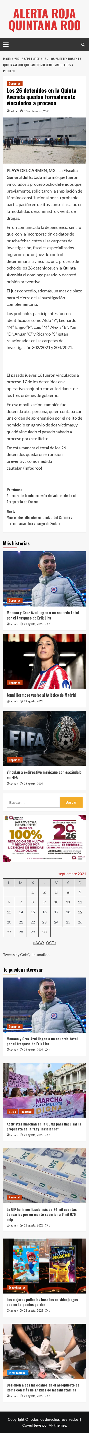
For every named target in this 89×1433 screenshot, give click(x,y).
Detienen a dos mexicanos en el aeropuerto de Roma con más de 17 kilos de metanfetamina (43, 1387)
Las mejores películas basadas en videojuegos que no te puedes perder (42, 1302)
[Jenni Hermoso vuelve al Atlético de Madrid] (44, 661)
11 (68, 902)
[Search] (83, 44)
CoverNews (32, 1425)
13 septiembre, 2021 (37, 111)
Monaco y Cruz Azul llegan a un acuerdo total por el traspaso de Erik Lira (43, 615)
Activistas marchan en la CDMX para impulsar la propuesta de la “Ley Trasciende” (44, 1126)
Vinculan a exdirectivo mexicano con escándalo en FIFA (44, 774)
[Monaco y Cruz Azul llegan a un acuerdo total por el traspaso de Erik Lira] (44, 578)
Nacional (26, 1112)
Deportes (14, 83)
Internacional (17, 1373)
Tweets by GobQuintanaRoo (26, 954)
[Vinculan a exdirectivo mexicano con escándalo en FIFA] (44, 738)
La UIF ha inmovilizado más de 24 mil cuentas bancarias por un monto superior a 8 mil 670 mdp (42, 1214)
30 (44, 932)
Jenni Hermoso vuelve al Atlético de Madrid (41, 695)
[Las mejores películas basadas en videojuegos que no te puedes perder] (44, 1266)
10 (56, 902)
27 (9, 932)
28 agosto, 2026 (33, 624)
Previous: (41, 496)
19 (80, 912)
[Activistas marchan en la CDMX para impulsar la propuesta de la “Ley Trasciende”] (44, 1090)
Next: (40, 517)
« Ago (38, 942)
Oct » (51, 942)
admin (15, 111)
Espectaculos (17, 1287)
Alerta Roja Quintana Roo (45, 19)
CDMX (12, 1112)
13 (9, 912)
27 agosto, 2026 (33, 701)
